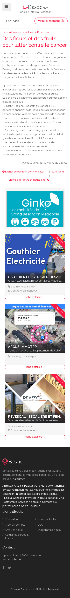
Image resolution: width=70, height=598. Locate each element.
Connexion (12, 21)
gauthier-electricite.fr (23, 286)
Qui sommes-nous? (49, 529)
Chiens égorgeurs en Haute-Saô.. (27, 179)
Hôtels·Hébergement (37, 489)
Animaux (7, 485)
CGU (40, 524)
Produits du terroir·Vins (50, 497)
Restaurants (9, 501)
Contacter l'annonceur (24, 290)
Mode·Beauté (49, 493)
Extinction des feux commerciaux (24, 171)
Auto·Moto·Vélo (43, 485)
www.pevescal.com (22, 426)
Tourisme (34, 506)
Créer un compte (15, 524)
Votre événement (49, 20)
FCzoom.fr (18, 478)
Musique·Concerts (13, 497)
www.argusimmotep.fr (23, 356)
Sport (24, 506)
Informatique (23, 493)
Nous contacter (47, 519)
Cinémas (59, 485)
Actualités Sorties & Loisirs (16, 536)
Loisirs (36, 493)
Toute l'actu (57, 171)
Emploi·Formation (13, 489)
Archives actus (14, 529)
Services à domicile (29, 501)
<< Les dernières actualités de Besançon (25, 32)
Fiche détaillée (34, 297)
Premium (30, 497)
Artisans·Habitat (23, 485)
